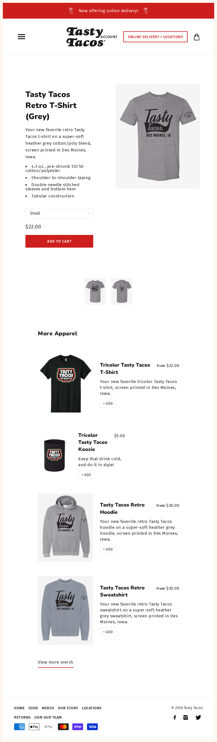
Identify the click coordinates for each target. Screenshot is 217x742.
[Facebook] (175, 717)
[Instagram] (186, 717)
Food (33, 708)
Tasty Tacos (193, 708)
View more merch (55, 662)
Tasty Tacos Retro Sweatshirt (122, 591)
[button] (108, 403)
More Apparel (57, 333)
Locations (92, 708)
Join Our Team (48, 717)
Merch (48, 708)
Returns (22, 717)
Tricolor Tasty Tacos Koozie (92, 442)
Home (19, 708)
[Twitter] (198, 717)
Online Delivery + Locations (155, 37)
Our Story (68, 708)
